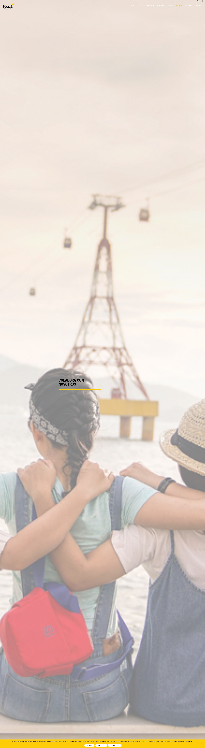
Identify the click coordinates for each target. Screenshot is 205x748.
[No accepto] (201, 744)
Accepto (89, 745)
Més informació (115, 745)
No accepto (101, 745)
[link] (139, 9)
